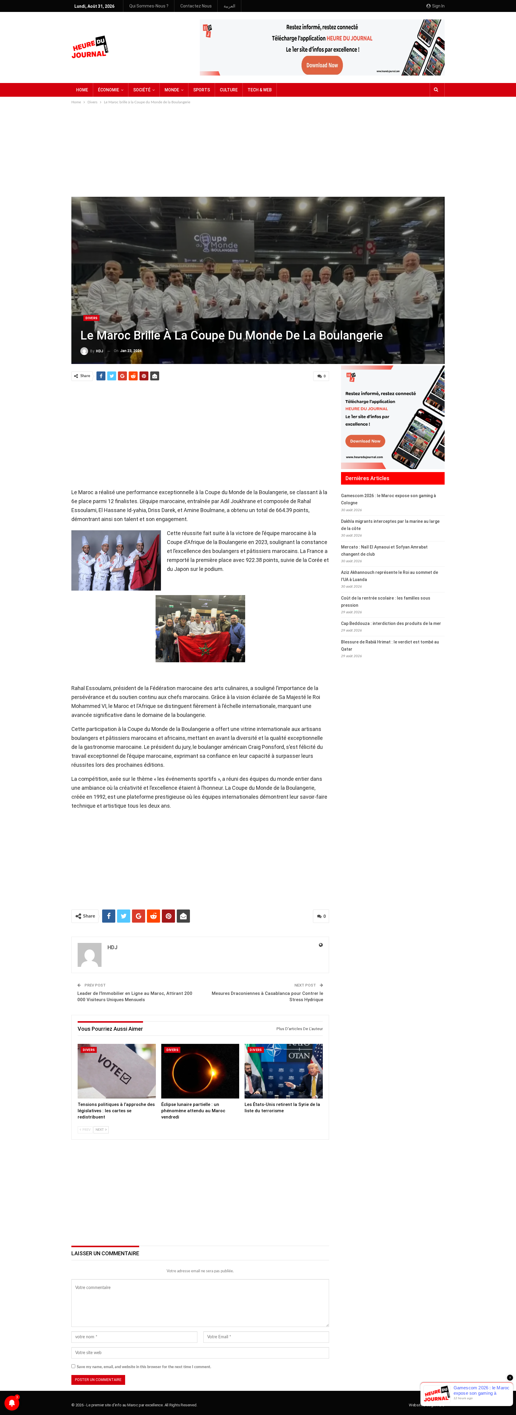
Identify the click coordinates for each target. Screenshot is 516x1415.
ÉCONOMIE (108, 89)
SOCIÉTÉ (141, 89)
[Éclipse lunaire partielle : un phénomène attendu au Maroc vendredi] (200, 1071)
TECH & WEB (260, 89)
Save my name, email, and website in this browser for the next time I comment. (144, 1367)
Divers (91, 318)
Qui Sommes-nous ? (148, 6)
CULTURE (229, 89)
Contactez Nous (196, 6)
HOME (82, 89)
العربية (229, 6)
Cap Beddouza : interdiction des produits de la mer (391, 623)
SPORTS (201, 89)
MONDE (172, 89)
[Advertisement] (258, 150)
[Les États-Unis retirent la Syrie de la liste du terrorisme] (284, 1071)
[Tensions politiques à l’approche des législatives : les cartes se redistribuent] (117, 1071)
